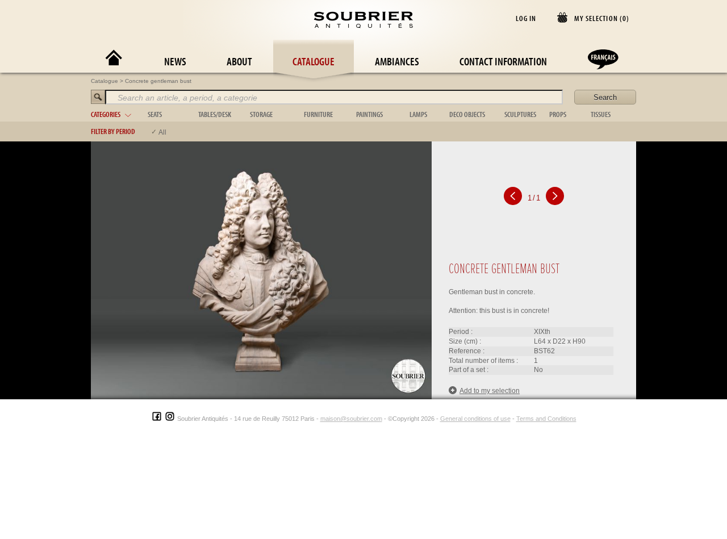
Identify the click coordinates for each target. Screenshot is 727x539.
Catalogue (314, 61)
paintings (369, 114)
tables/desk (214, 114)
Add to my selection (489, 391)
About (239, 61)
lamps (418, 114)
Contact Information (503, 61)
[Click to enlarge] (261, 270)
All (162, 132)
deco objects (467, 114)
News (175, 61)
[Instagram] (170, 418)
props (557, 114)
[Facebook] (156, 418)
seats (155, 114)
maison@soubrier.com (351, 418)
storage (261, 114)
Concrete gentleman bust (158, 81)
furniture (318, 114)
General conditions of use (475, 418)
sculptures (520, 114)
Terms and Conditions (546, 418)
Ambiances (397, 61)
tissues (601, 114)
